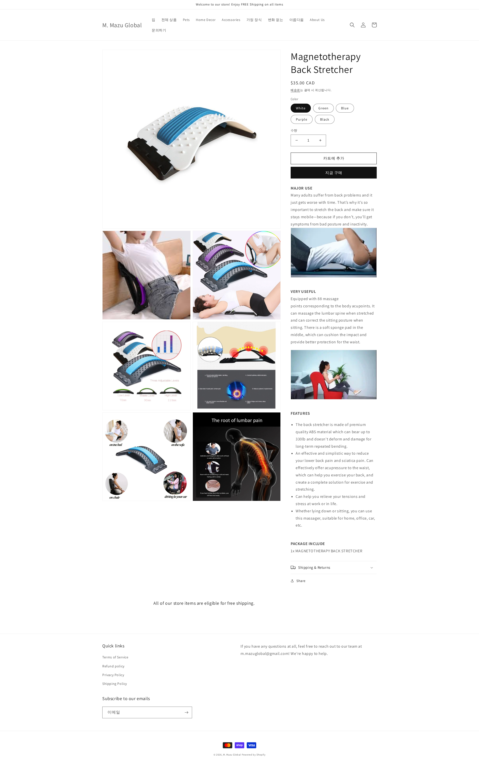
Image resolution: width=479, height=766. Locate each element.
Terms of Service (115, 657)
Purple (301, 119)
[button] (352, 24)
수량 (294, 130)
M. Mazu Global (232, 754)
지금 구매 (333, 172)
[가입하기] (186, 712)
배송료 (295, 90)
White (301, 108)
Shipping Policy (114, 683)
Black (324, 119)
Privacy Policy (113, 675)
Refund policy (113, 666)
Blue (345, 108)
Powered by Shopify (254, 754)
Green (323, 108)
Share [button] (301, 580)
